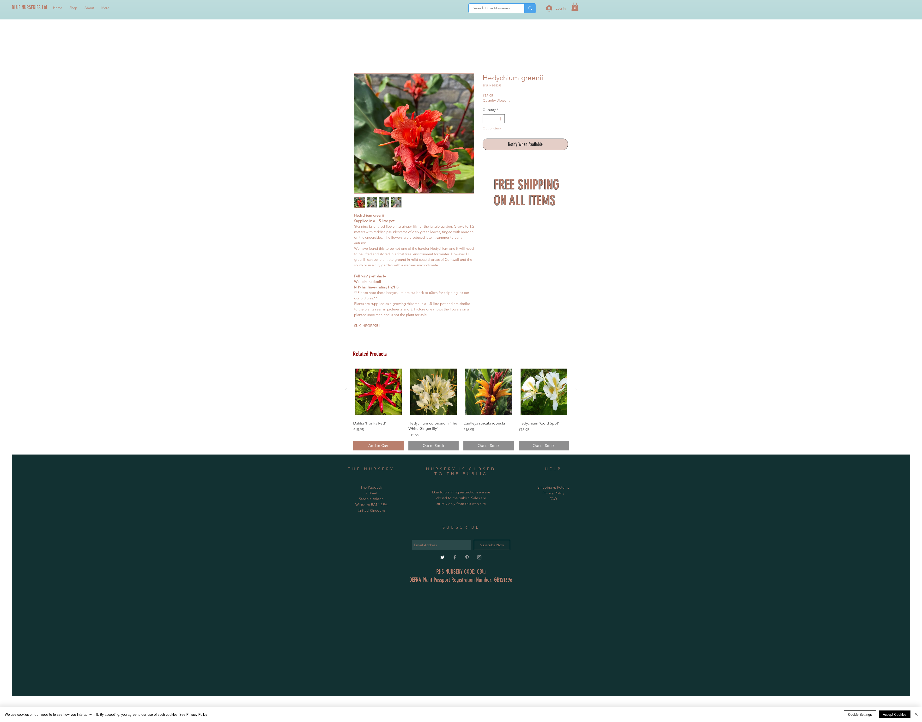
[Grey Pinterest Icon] (467, 558)
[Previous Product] (346, 391)
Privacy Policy (553, 493)
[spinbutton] (493, 119)
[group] (461, 409)
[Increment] (501, 119)
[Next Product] (576, 391)
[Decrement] (486, 119)
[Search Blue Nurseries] (530, 8)
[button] (575, 6)
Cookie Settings (860, 714)
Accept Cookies (894, 714)
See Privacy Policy (193, 714)
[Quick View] (378, 393)
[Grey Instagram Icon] (479, 558)
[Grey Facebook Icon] (455, 558)
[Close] (916, 714)
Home (359, 57)
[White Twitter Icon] (442, 558)
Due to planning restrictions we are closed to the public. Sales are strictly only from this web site (461, 499)
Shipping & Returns (553, 488)
